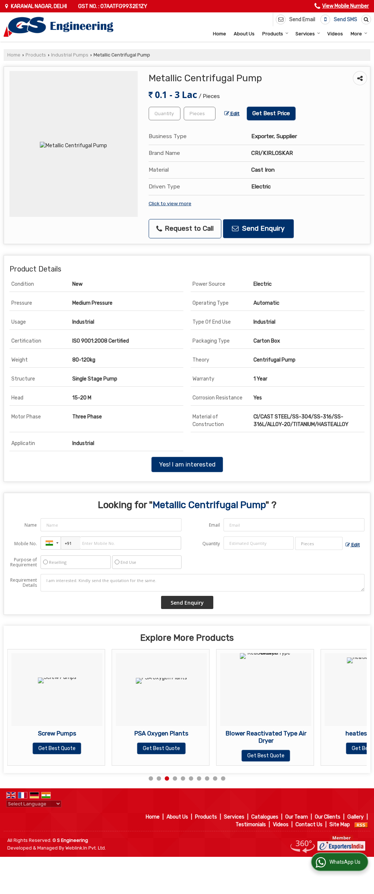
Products (272, 33)
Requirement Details (23, 583)
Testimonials (251, 824)
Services (305, 33)
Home (219, 33)
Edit (234, 113)
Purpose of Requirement (23, 562)
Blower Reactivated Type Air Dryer (242, 737)
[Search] (365, 19)
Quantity (211, 543)
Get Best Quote (34, 748)
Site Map (339, 824)
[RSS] (361, 824)
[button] (345, 6)
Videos (335, 33)
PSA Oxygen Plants (138, 733)
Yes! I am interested (187, 464)
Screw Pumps (34, 733)
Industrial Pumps (69, 55)
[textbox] (199, 113)
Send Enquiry (262, 229)
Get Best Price (271, 113)
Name (30, 525)
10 (223, 778)
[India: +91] (51, 543)
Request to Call (188, 229)
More (356, 33)
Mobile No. (25, 543)
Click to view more (170, 203)
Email (214, 525)
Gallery (355, 817)
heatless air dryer (347, 733)
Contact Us (309, 824)
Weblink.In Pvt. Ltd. (85, 848)
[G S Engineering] (59, 27)
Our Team (296, 817)
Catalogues (264, 817)
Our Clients (327, 817)
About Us (244, 33)
